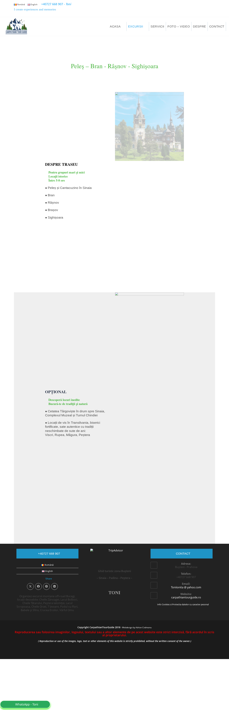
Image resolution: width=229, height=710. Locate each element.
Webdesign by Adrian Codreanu (137, 496)
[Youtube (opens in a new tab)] (210, 9)
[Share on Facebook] (38, 455)
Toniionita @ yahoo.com (186, 456)
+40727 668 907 (56, 4)
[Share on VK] (54, 455)
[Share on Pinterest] (46, 455)
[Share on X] (30, 455)
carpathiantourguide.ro (186, 466)
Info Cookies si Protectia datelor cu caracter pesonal (183, 473)
